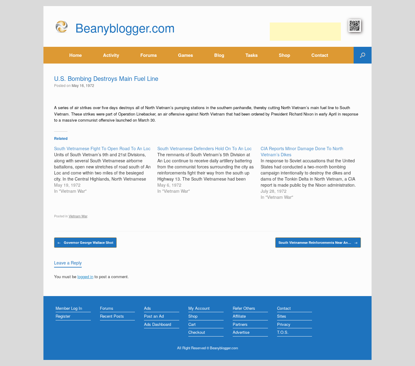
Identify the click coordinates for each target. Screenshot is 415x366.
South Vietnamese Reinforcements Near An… (318, 242)
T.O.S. (283, 332)
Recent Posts (112, 316)
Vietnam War (78, 215)
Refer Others (244, 308)
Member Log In (69, 308)
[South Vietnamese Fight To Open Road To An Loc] (105, 169)
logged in (85, 276)
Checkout (196, 332)
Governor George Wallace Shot (85, 242)
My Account (199, 308)
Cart (192, 324)
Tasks (251, 55)
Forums (148, 55)
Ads (147, 308)
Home (75, 55)
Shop (284, 55)
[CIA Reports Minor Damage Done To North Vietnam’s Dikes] (312, 172)
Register (63, 316)
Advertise (241, 332)
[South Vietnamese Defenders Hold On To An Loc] (209, 169)
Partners (240, 324)
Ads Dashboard (157, 324)
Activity (111, 55)
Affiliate (239, 316)
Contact (319, 55)
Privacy (283, 324)
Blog (219, 55)
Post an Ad (154, 316)
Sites (281, 316)
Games (185, 55)
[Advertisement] (305, 31)
